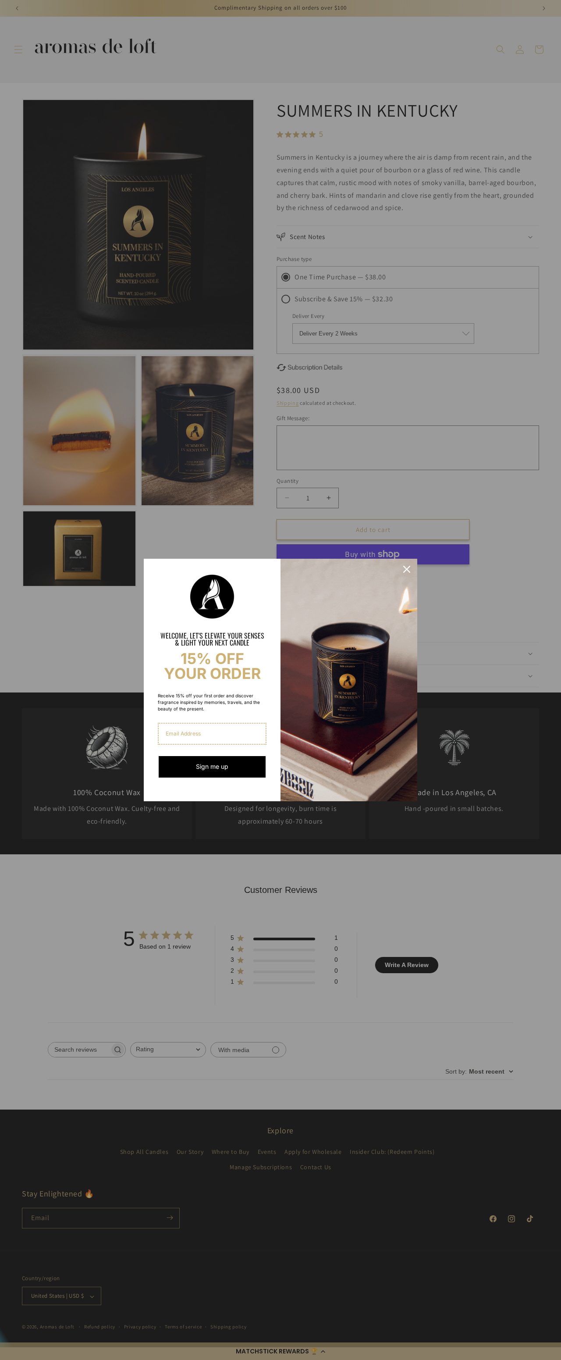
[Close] (406, 569)
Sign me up (212, 766)
